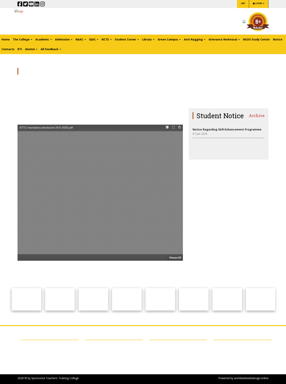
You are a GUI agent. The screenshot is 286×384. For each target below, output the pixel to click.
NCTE (27, 354)
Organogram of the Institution (104, 350)
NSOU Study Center (256, 39)
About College (93, 345)
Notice (277, 39)
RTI (20, 49)
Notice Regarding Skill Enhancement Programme (227, 129)
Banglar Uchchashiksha (38, 369)
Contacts (8, 49)
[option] (26, 299)
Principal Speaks (95, 354)
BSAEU (28, 345)
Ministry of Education (37, 359)
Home (6, 39)
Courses (90, 359)
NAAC (27, 350)
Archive (257, 115)
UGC (26, 364)
